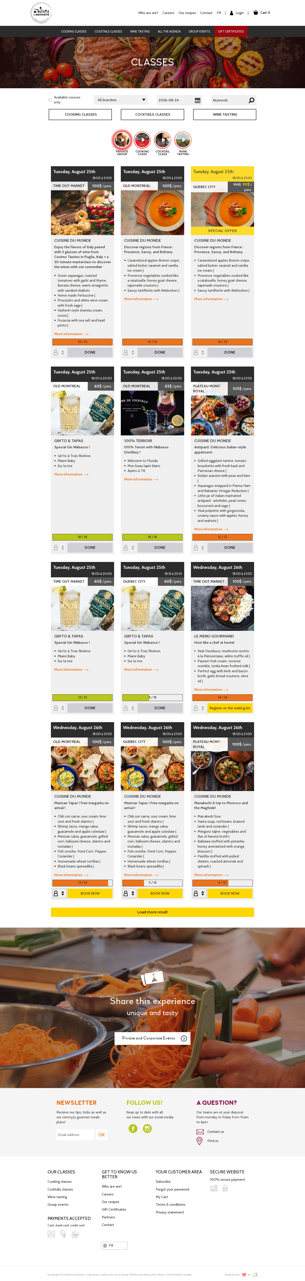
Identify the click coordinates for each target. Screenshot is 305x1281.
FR (219, 13)
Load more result (152, 912)
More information (68, 334)
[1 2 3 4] (199, 894)
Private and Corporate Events (148, 1038)
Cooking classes (74, 31)
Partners (108, 1217)
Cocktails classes (108, 31)
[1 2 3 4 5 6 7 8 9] (129, 894)
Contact (206, 13)
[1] (59, 894)
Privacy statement (170, 1212)
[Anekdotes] (255, 1275)
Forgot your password (172, 1189)
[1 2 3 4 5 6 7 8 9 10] (129, 708)
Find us (212, 1141)
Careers (168, 13)
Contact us (215, 1131)
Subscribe (163, 1181)
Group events (199, 31)
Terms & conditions (170, 1204)
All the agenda (169, 31)
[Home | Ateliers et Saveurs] (43, 12)
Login (239, 13)
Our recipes (110, 1202)
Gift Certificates (231, 31)
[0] (59, 353)
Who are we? (112, 1186)
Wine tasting (140, 31)
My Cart (162, 1197)
